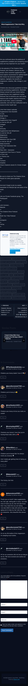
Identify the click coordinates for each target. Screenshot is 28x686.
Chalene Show (5, 265)
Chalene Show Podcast (17, 265)
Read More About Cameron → (17, 248)
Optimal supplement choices (8, 291)
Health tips (4, 281)
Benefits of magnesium (19, 258)
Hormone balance (13, 281)
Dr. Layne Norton (5, 278)
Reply (3, 377)
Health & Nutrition (6, 22)
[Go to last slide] (4, 340)
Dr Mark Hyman (19, 275)
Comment (4, 579)
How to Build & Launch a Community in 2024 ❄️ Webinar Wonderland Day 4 (21, 311)
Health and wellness (17, 278)
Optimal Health (17, 288)
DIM (11, 275)
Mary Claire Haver (6, 288)
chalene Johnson (21, 262)
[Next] (23, 340)
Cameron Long (6, 27)
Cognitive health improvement (9, 271)
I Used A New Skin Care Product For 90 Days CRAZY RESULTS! (14, 337)
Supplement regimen (18, 294)
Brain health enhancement (8, 262)
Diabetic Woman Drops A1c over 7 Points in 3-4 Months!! (6, 310)
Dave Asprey (4, 275)
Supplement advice (6, 294)
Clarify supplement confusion (8, 268)
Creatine (21, 271)
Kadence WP (17, 679)
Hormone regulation (6, 284)
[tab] (10, 350)
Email (3, 612)
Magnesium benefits (18, 284)
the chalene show (5, 297)
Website (3, 620)
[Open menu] (20, 12)
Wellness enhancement (18, 297)
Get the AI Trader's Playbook (15, 251)
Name (3, 604)
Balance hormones (6, 258)
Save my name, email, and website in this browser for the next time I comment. (14, 625)
